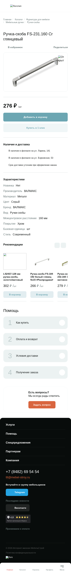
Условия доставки (23, 355)
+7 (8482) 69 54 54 (22, 471)
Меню (62, 568)
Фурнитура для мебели (38, 19)
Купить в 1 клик (35, 127)
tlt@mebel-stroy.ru (18, 477)
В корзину (15, 294)
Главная (7, 19)
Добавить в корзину (35, 117)
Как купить (18, 322)
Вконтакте (20, 508)
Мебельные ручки (15, 22)
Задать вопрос (42, 404)
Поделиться (60, 47)
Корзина (36, 570)
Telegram (20, 492)
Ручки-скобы (33, 22)
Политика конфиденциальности (21, 553)
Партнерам (13, 451)
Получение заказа (23, 372)
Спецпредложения (18, 442)
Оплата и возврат (23, 339)
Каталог (19, 19)
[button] (63, 245)
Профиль (49, 570)
